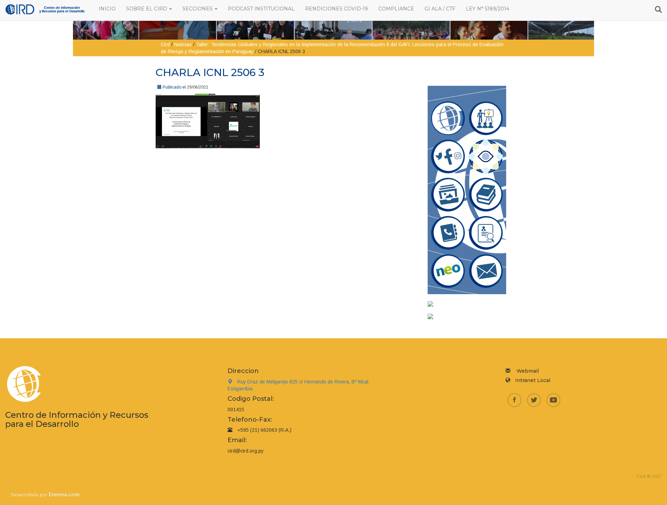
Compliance (396, 9)
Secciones (198, 9)
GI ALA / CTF (440, 9)
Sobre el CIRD (147, 9)
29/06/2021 (197, 87)
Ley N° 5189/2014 (487, 9)
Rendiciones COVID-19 (336, 9)
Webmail (528, 371)
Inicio (107, 9)
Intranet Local (532, 380)
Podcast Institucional (261, 9)
